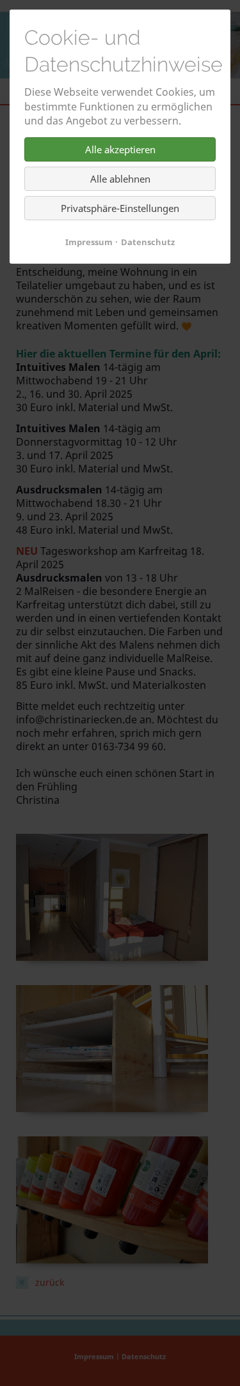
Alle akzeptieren (120, 149)
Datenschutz (148, 242)
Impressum (89, 242)
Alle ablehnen (120, 178)
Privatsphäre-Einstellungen (120, 208)
